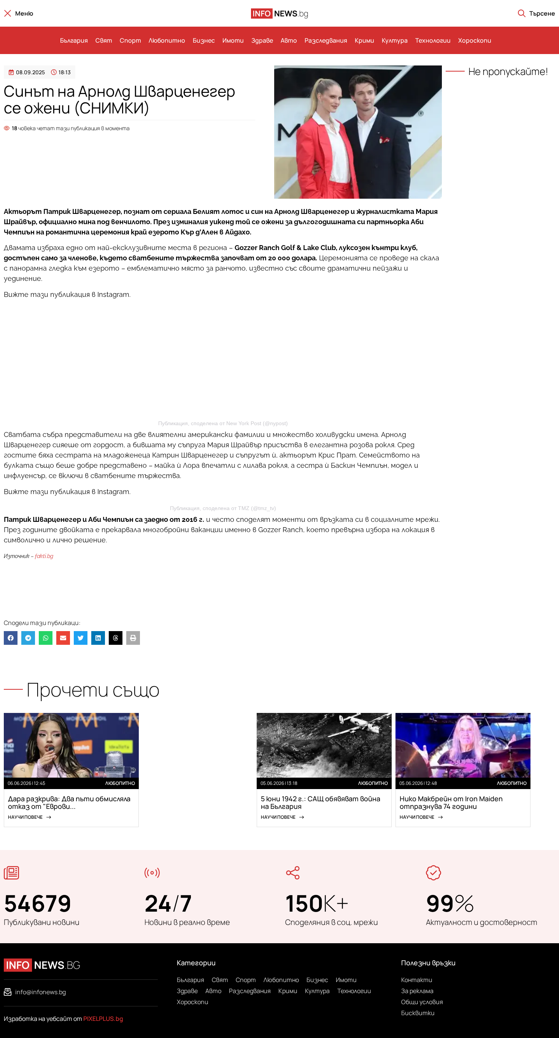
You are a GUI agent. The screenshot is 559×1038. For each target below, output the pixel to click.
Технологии (433, 40)
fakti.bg (44, 556)
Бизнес (204, 40)
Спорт (130, 40)
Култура (395, 40)
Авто (289, 40)
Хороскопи (474, 40)
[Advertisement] (129, 153)
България (74, 40)
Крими (364, 40)
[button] (10, 638)
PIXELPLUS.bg (103, 1018)
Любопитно (167, 40)
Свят (103, 40)
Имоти (233, 40)
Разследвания (326, 40)
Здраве (262, 40)
